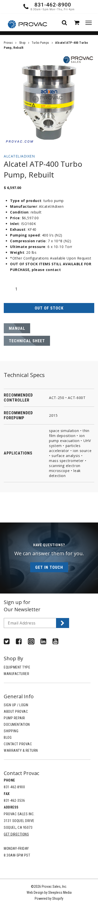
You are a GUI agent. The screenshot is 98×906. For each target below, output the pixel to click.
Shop (22, 42)
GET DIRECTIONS (16, 834)
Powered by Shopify (49, 898)
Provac (8, 42)
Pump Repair (14, 718)
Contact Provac (18, 744)
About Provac (16, 712)
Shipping (11, 731)
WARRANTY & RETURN (21, 750)
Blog (8, 738)
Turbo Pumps (40, 42)
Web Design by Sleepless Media (49, 892)
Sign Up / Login (16, 705)
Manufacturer (16, 674)
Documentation (17, 724)
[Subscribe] (62, 623)
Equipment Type (17, 667)
